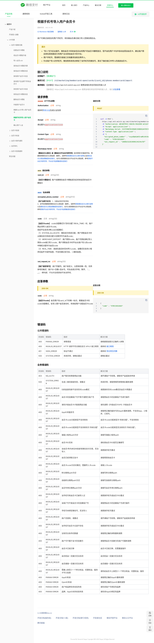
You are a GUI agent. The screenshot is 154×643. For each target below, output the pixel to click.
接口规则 (110, 346)
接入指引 (74, 5)
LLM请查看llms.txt (44, 613)
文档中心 (110, 5)
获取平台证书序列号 (48, 209)
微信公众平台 (127, 618)
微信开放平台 (112, 618)
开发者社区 (97, 618)
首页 (63, 5)
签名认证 (46, 110)
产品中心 (86, 5)
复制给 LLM (62, 32)
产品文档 (8, 14)
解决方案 (98, 5)
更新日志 (66, 14)
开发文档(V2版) (62, 618)
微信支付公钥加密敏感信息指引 (52, 207)
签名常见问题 (111, 351)
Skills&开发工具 (46, 14)
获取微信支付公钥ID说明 (75, 156)
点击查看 (116, 89)
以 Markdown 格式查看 (45, 32)
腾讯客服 (41, 623)
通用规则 (26, 14)
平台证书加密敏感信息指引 (57, 161)
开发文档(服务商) (44, 618)
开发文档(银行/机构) (81, 618)
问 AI (71, 32)
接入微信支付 (126, 5)
